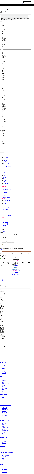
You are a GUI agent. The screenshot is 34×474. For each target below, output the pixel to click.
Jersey (3, 85)
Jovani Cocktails (3, 368)
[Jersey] (1, 319)
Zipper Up (3, 64)
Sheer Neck (3, 109)
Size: (0, 240)
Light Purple (3, 140)
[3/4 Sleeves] (2, 330)
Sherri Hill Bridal (3, 432)
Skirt (2, 45)
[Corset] (2, 307)
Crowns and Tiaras (5, 221)
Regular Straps (3, 126)
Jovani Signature (3, 398)
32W (24, 18)
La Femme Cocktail (5, 160)
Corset (3, 53)
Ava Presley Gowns (4, 381)
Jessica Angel (4, 169)
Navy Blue (3, 138)
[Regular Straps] (2, 333)
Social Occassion (3, 281)
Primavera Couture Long (5, 175)
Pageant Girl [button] (3, 394)
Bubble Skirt (3, 51)
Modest (3, 41)
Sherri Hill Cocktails (4, 373)
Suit (2, 46)
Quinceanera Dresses (5, 214)
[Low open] (2, 310)
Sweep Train (3, 98)
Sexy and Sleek (4, 43)
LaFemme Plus (4, 172)
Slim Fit (3, 116)
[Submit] (23, 2)
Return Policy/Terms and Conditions (16, 270)
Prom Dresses (4, 177)
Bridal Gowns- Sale (5, 211)
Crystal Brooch (3, 75)
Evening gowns (4, 190)
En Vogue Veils (4, 225)
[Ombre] (1, 313)
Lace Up (3, 62)
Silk (2, 89)
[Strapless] (2, 334)
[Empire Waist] (1, 327)
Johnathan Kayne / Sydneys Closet (6, 170)
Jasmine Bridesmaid (5, 218)
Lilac (2, 139)
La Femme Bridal (3, 428)
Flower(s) (3, 77)
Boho (2, 37)
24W (12, 18)
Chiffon (3, 84)
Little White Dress (4, 40)
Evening (3, 28)
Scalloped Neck (4, 108)
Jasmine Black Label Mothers (6, 187)
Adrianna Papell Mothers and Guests (7, 189)
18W (2, 18)
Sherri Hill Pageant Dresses (6, 183)
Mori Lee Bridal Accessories (5, 461)
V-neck (3, 111)
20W (6, 18)
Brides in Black (4, 201)
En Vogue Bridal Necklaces (6, 224)
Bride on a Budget (3, 425)
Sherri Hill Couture (5, 185)
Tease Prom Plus (3, 390)
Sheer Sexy (3, 44)
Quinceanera (3, 32)
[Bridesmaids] (3, 300)
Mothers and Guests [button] (5, 405)
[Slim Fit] (1, 328)
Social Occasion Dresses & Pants (6, 196)
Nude (2, 147)
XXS (28, 18)
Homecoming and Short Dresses (5, 367)
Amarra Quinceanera (4, 440)
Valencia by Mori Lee (4, 443)
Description (4, 251)
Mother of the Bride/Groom (5, 31)
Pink (2, 141)
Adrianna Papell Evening (4, 472)
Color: (1, 243)
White (3, 151)
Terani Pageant (3, 402)
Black (3, 149)
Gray (2, 150)
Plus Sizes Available (4, 56)
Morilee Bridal (4, 206)
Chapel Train (3, 95)
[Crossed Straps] (2, 309)
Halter (3, 103)
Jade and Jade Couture (5, 191)
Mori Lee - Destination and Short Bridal (7, 207)
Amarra (4, 168)
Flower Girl (3, 29)
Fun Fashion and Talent (5, 180)
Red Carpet (3, 33)
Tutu (2, 47)
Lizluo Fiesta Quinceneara (5, 213)
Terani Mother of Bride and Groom (6, 197)
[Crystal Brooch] (1, 316)
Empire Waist (3, 115)
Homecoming (3, 30)
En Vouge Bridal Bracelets (5, 222)
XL (12, 19)
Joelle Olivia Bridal (5, 203)
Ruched (3, 57)
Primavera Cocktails (4, 370)
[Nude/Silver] (2, 244)
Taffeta (3, 90)
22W (9, 18)
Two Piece (3, 48)
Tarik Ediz (4, 231)
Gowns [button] (2, 376)
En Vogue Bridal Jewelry (5, 223)
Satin (2, 88)
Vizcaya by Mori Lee (5, 216)
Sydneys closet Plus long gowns (5, 387)
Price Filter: (2, 11)
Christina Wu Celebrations (5, 188)
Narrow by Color (3, 130)
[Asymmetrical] (1, 321)
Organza (3, 87)
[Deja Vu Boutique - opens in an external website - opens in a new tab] (15, 265)
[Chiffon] (1, 318)
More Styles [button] (3, 469)
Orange (3, 145)
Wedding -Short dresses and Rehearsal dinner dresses (7, 433)
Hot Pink (3, 142)
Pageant (2, 400)
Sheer (2, 63)
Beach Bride (3, 424)
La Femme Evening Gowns (6, 192)
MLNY (4, 193)
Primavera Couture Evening (6, 195)
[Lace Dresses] (2, 304)
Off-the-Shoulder (4, 106)
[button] (7, 5)
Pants (2, 42)
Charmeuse (3, 83)
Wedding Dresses (5, 210)
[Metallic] (1, 312)
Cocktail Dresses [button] (4, 362)
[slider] (30, 289)
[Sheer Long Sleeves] (2, 331)
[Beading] (1, 315)
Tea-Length (3, 99)
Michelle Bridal (3, 429)
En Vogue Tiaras (3, 458)
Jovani (3, 171)
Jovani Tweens (4, 158)
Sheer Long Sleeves (4, 121)
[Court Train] (1, 322)
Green (3, 133)
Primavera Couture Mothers (6, 194)
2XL (15, 19)
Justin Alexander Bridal (5, 204)
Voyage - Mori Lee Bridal (5, 209)
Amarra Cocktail (3, 365)
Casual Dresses (3, 26)
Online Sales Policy (2, 249)
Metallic (3, 68)
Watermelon (3, 143)
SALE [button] (2, 464)
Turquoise (3, 135)
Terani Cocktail (4, 164)
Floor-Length (3, 96)
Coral (2, 146)
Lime (2, 134)
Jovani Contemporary (5, 181)
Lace (2, 86)
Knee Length (3, 97)
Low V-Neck (3, 105)
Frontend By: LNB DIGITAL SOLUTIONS (15, 274)
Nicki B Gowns (4, 174)
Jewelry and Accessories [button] (6, 452)
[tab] (16, 160)
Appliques (3, 73)
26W (15, 18)
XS (2, 19)
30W (21, 18)
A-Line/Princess (4, 114)
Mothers (2, 280)
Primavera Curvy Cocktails (6, 161)
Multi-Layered (3, 54)
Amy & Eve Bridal (4, 423)
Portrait (3, 107)
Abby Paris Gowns (5, 167)
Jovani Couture (3, 397)
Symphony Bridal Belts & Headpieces (6, 455)
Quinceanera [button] (3, 437)
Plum (2, 144)
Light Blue (3, 136)
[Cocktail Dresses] (3, 301)
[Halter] (2, 324)
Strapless (3, 110)
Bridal (3, 25)
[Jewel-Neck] (2, 325)
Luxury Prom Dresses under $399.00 (7, 166)
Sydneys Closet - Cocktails (6, 163)
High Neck (3, 104)
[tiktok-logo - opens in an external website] (13, 267)
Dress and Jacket (4, 38)
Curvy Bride (4, 208)
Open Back (3, 55)
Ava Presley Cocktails (5, 157)
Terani (3, 178)
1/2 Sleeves (3, 119)
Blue (2, 137)
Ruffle (3, 79)
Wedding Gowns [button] (4, 420)
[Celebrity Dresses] (2, 306)
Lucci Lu (4, 173)
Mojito (3, 338)
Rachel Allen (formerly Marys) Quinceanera (7, 215)
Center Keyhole (4, 52)
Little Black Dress (4, 39)
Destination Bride (3, 426)
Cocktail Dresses (4, 27)
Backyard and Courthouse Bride (6, 200)
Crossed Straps (3, 61)
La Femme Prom (3, 384)
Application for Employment (16, 269)
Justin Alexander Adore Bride (5, 427)
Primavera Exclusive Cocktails (6, 184)
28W (18, 18)
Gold (2, 148)
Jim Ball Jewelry (4, 226)
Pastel (2, 70)
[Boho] (2, 303)
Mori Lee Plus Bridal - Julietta (5, 430)
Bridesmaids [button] (3, 446)
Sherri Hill (4, 176)
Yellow (3, 131)
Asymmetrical (3, 94)
